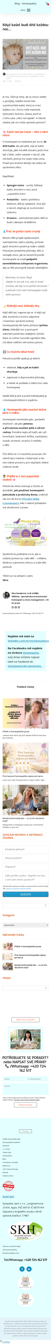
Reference (6, 1166)
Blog (4, 1159)
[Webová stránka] (13, 607)
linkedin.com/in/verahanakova (28, 640)
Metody (5, 1172)
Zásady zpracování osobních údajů (26, 1100)
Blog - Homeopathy (25, 3)
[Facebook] (16, 607)
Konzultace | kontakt (10, 1162)
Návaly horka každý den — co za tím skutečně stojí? (23, 819)
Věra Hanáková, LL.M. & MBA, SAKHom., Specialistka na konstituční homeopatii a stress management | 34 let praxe (25, 76)
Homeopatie (31, 652)
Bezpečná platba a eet (11, 1253)
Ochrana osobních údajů (11, 1246)
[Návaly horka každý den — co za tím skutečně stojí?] (26, 800)
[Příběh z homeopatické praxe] (26, 713)
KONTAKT (8, 1196)
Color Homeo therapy (10, 1169)
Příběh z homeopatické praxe (16, 731)
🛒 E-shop (6, 1149)
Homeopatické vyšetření (11, 1142)
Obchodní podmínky (10, 1250)
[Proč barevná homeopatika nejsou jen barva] (26, 758)
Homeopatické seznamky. (25, 666)
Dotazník (6, 1146)
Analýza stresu (8, 1176)
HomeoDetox (7, 1156)
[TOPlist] (5, 1341)
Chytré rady (7, 1152)
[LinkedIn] (19, 607)
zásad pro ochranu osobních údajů (18, 888)
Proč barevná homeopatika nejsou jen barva (23, 776)
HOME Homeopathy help (11, 1139)
